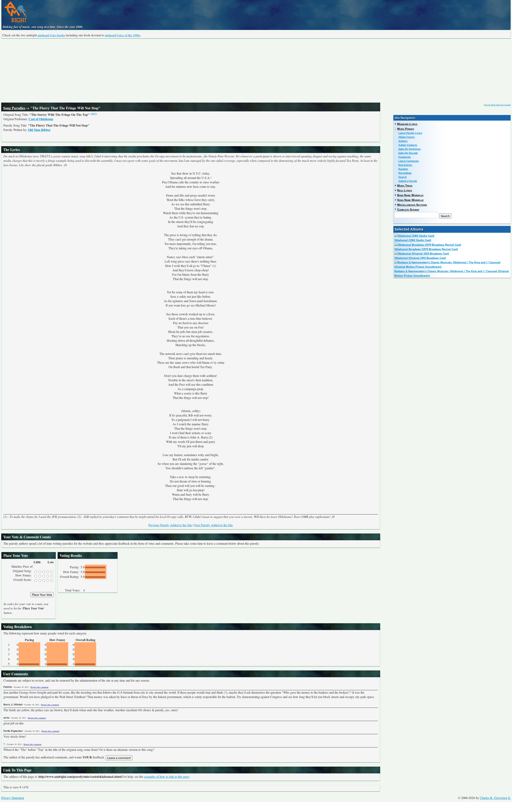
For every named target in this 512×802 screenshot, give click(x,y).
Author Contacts (407, 145)
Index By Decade (408, 153)
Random (403, 169)
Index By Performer (409, 149)
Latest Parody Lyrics (410, 133)
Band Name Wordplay (410, 195)
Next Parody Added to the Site (213, 525)
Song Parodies (14, 108)
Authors (403, 141)
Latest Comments (408, 161)
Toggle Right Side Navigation (497, 104)
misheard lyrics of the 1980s (122, 35)
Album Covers (406, 137)
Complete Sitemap (408, 209)
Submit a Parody (407, 181)
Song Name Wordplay (410, 200)
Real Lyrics (404, 190)
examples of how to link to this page (166, 776)
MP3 (93, 113)
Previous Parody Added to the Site (170, 525)
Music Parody (405, 128)
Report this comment (39, 687)
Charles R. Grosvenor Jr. (495, 798)
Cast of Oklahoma (41, 119)
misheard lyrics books (51, 35)
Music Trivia (404, 185)
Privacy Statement (12, 798)
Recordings (405, 173)
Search (402, 177)
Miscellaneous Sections (412, 204)
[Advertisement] (256, 71)
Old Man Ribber (39, 129)
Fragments (404, 157)
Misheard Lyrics (407, 124)
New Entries (405, 165)
